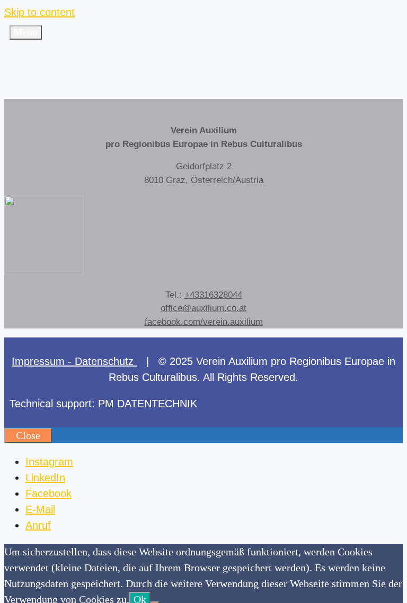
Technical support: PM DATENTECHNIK (103, 403)
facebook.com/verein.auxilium (204, 322)
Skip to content (39, 12)
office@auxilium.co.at (203, 308)
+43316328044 (213, 295)
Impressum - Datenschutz (74, 361)
